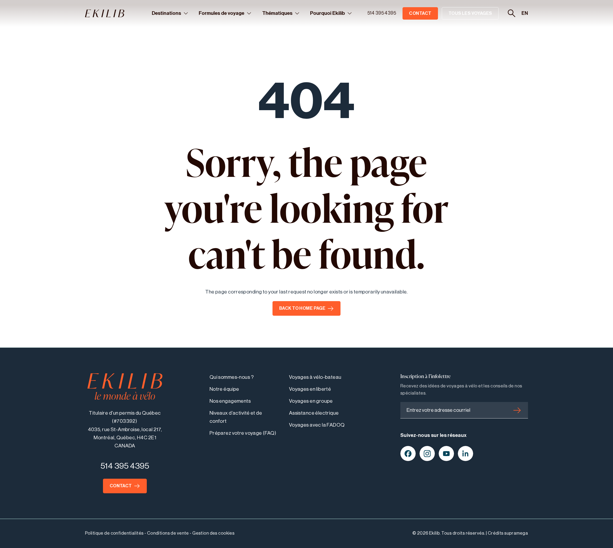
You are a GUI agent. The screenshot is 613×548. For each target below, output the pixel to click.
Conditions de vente (168, 533)
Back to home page (302, 308)
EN (525, 13)
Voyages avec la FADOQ (317, 425)
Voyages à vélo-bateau (315, 377)
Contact (420, 13)
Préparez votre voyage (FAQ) (243, 433)
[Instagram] (427, 453)
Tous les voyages (470, 13)
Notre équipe (224, 389)
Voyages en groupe (311, 401)
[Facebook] (408, 453)
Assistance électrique (314, 413)
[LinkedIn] (465, 453)
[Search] (511, 13)
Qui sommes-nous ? (232, 377)
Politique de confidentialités (114, 533)
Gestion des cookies (213, 533)
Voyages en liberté (310, 389)
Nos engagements (230, 401)
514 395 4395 (381, 13)
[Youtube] (446, 453)
